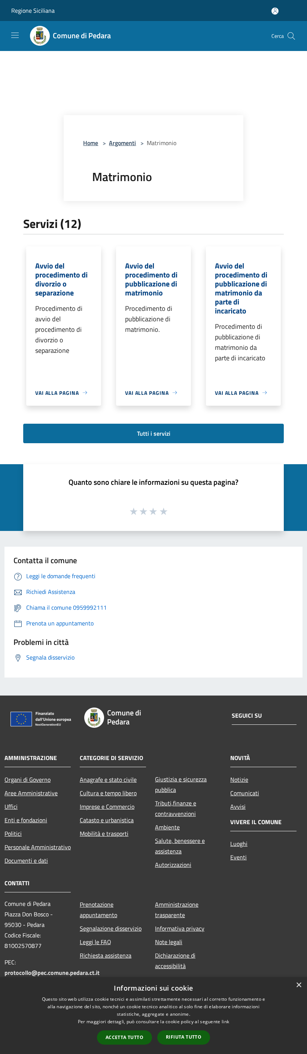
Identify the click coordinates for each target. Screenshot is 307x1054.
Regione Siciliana (33, 10)
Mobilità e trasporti (104, 833)
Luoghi (238, 843)
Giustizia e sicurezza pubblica (181, 784)
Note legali (168, 941)
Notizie (239, 779)
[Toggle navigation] (14, 35)
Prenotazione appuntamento (98, 909)
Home (90, 142)
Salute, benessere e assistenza (180, 846)
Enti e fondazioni (25, 820)
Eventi (238, 857)
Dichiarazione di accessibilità (175, 960)
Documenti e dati (26, 860)
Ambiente (167, 827)
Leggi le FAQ (95, 941)
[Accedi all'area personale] (275, 11)
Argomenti (122, 142)
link (225, 1021)
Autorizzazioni (173, 864)
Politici (13, 833)
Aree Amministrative (31, 793)
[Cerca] (291, 35)
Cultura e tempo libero (108, 793)
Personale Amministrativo (37, 847)
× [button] (298, 985)
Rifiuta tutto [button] (183, 1037)
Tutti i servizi (153, 433)
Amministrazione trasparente (176, 909)
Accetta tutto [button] (124, 1037)
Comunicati (244, 793)
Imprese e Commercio (107, 806)
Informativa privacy (179, 928)
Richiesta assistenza (105, 955)
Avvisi (238, 806)
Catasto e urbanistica (107, 820)
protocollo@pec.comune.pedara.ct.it (52, 972)
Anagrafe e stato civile (108, 779)
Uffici (11, 806)
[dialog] (153, 1015)
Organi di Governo (27, 779)
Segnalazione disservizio (111, 928)
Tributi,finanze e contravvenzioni (175, 808)
